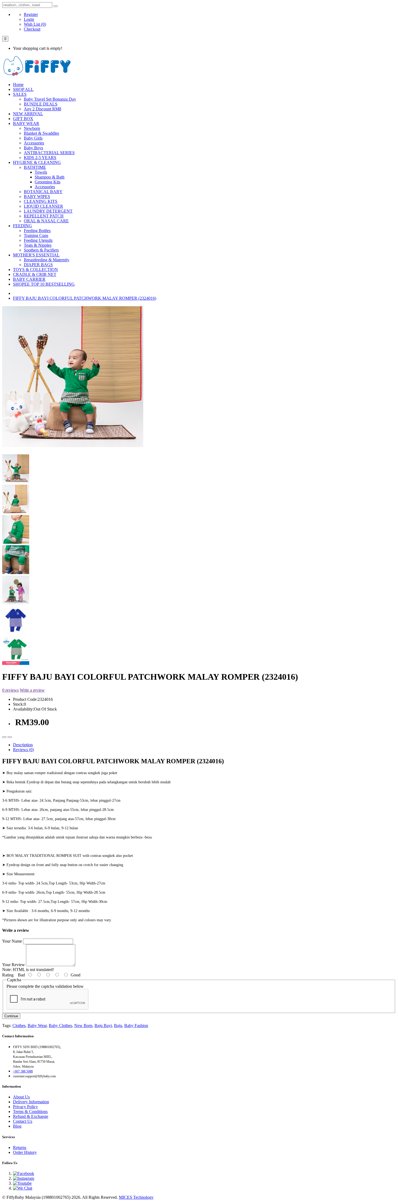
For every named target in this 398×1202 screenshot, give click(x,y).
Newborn (32, 128)
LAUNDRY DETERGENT (48, 211)
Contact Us (22, 1121)
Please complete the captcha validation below (45, 986)
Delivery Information (31, 1101)
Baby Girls (33, 138)
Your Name (12, 941)
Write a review (32, 690)
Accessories (34, 143)
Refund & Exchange (30, 1116)
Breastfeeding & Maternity (46, 259)
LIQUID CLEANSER (43, 206)
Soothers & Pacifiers (41, 250)
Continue (11, 1016)
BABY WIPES (37, 196)
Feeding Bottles (37, 230)
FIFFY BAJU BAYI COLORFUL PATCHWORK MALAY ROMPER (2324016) (84, 298)
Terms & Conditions (30, 1111)
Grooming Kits (47, 182)
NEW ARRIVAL (28, 113)
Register (31, 14)
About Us (21, 1097)
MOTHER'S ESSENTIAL (36, 255)
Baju (118, 1025)
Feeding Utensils (38, 240)
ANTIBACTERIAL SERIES (49, 152)
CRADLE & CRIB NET (34, 274)
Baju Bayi (103, 1025)
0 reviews (10, 690)
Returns (19, 1147)
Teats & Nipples (37, 245)
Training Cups (36, 235)
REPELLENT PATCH (44, 216)
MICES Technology (136, 1197)
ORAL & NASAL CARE (46, 221)
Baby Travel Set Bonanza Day (50, 99)
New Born (83, 1025)
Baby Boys (33, 148)
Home (18, 84)
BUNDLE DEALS (40, 104)
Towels (41, 172)
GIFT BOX (23, 118)
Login (29, 19)
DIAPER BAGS (38, 264)
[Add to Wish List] (4, 737)
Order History (25, 1152)
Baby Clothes (60, 1025)
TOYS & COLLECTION (35, 269)
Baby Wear (37, 1025)
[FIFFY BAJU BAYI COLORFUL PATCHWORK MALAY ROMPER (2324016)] (72, 446)
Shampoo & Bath (49, 177)
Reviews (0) (23, 749)
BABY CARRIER (29, 279)
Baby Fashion (136, 1025)
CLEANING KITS (40, 201)
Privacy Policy (25, 1106)
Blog (17, 1126)
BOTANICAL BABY (43, 191)
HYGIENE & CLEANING (37, 162)
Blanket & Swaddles (41, 133)
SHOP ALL (23, 89)
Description (23, 744)
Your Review (13, 964)
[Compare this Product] (10, 737)
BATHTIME (35, 167)
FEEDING (22, 225)
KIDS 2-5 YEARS (40, 157)
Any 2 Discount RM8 (42, 109)
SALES (20, 94)
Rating (8, 975)
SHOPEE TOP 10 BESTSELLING (44, 284)
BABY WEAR (26, 123)
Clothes (18, 1025)
